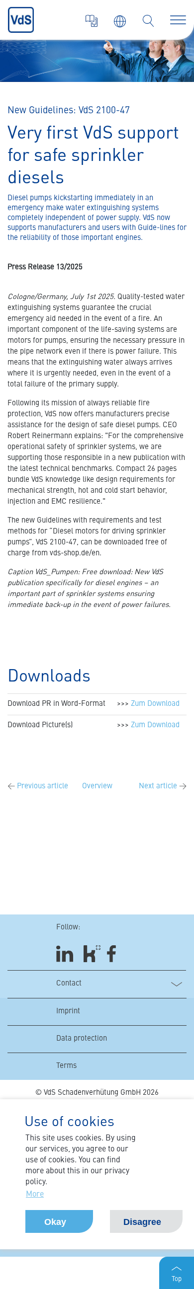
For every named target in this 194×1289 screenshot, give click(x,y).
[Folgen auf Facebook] (114, 954)
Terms (66, 1066)
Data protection (81, 1039)
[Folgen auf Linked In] (66, 954)
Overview (97, 786)
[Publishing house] (91, 21)
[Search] (148, 21)
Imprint (68, 1011)
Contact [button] (69, 983)
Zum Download (155, 704)
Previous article (37, 786)
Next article (163, 786)
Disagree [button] (142, 1222)
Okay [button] (55, 1222)
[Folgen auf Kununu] (92, 954)
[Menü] (178, 20)
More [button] (35, 1195)
